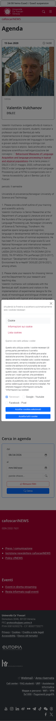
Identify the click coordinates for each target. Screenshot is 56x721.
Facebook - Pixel (17, 402)
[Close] (51, 303)
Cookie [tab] (11, 320)
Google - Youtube (35, 396)
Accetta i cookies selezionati (28, 409)
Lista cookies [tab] (15, 332)
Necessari (14, 396)
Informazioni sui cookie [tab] (20, 326)
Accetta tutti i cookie (28, 416)
